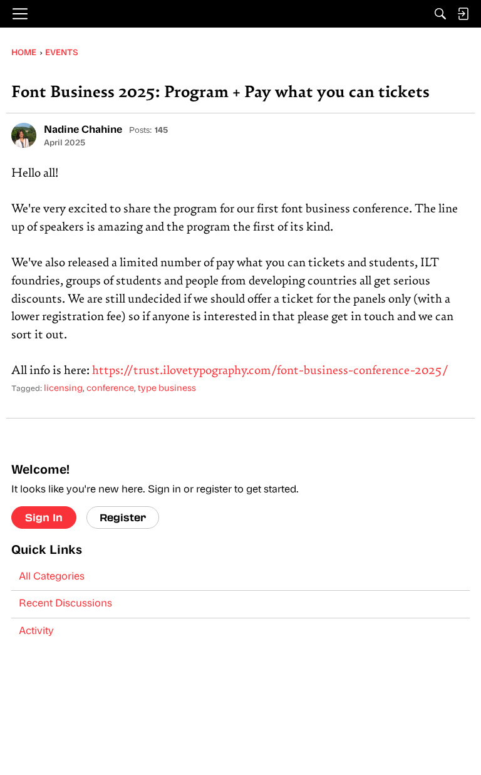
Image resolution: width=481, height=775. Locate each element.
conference (110, 388)
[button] (23, 135)
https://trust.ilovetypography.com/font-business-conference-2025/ (270, 371)
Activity (36, 632)
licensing (63, 388)
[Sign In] (463, 14)
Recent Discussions (65, 604)
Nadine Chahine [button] (83, 130)
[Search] (440, 14)
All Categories (52, 577)
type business (167, 388)
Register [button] (123, 517)
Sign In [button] (44, 517)
